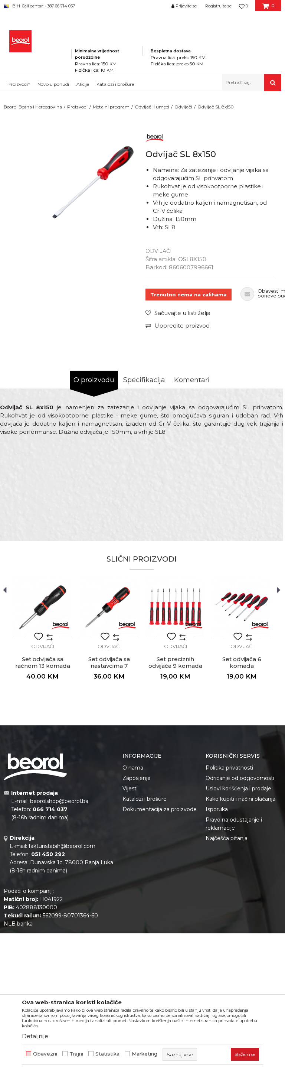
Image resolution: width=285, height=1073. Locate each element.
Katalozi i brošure (144, 799)
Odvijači (183, 107)
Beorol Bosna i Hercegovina (33, 107)
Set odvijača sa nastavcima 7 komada (109, 666)
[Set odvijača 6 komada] (242, 607)
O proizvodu (93, 380)
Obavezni (45, 1054)
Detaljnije (35, 1036)
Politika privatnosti (229, 767)
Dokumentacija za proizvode (159, 809)
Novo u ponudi (53, 84)
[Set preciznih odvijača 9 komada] (175, 607)
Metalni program (111, 107)
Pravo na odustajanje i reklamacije (234, 823)
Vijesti (130, 788)
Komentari (192, 380)
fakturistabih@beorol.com (62, 846)
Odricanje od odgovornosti (240, 778)
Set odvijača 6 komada (241, 662)
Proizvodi (77, 107)
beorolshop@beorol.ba (59, 801)
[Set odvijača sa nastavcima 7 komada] (109, 607)
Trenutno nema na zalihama (188, 294)
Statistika (107, 1054)
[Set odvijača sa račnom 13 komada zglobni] (42, 607)
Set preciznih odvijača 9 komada (175, 662)
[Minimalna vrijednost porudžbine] (107, 40)
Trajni (76, 1054)
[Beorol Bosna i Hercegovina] (20, 41)
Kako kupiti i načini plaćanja (240, 799)
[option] (90, 183)
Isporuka (217, 809)
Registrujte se (218, 6)
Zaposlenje (136, 778)
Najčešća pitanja (227, 838)
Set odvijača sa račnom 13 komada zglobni (42, 666)
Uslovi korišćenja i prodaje (238, 788)
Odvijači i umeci (152, 107)
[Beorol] (154, 136)
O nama (132, 767)
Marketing (144, 1054)
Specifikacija (144, 380)
